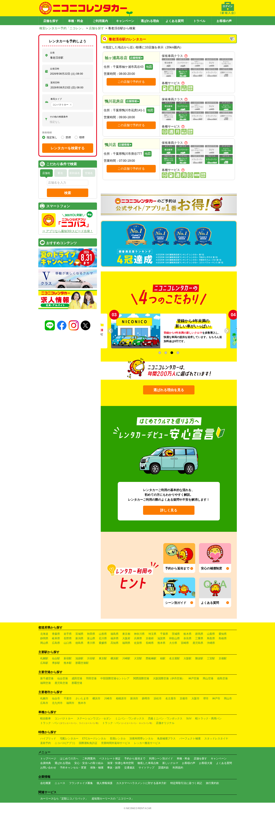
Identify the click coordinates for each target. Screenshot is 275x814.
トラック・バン (69, 722)
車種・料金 (75, 20)
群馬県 (199, 633)
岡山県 (44, 642)
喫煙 (81, 137)
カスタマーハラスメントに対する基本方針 (141, 783)
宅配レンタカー (69, 738)
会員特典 (45, 763)
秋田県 (91, 633)
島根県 (223, 638)
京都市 (184, 698)
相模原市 (121, 698)
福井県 (115, 638)
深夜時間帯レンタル (141, 738)
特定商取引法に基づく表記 (186, 783)
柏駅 (162, 658)
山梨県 (211, 633)
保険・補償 (96, 767)
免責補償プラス (166, 738)
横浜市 (96, 698)
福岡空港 (45, 682)
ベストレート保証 (109, 758)
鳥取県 (211, 638)
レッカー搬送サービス (147, 742)
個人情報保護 (104, 783)
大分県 (173, 642)
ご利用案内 (100, 20)
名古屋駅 (174, 658)
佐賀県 (138, 642)
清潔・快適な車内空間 (120, 763)
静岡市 (146, 698)
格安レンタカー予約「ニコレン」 (62, 28)
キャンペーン (125, 20)
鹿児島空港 (61, 682)
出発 (52, 52)
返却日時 (55, 82)
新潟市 (134, 698)
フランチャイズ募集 (81, 783)
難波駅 (199, 658)
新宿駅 (68, 658)
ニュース (60, 783)
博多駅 (56, 662)
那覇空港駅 (82, 662)
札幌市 (44, 698)
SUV (188, 718)
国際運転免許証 (88, 742)
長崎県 (150, 642)
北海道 (44, 633)
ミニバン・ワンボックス (129, 718)
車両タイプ (56, 99)
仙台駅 (56, 658)
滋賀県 (161, 638)
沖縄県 (211, 642)
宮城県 (79, 633)
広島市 (44, 702)
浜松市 (158, 698)
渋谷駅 (91, 658)
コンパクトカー (64, 718)
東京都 (126, 633)
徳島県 (79, 642)
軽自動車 (45, 718)
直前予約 (45, 742)
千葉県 (164, 633)
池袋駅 (79, 658)
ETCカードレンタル (94, 738)
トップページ (48, 758)
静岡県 (44, 638)
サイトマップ (146, 767)
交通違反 (129, 767)
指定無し (52, 137)
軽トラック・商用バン (208, 718)
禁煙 (68, 137)
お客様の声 (224, 20)
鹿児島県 (198, 642)
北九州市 (57, 702)
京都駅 (223, 658)
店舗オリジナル (165, 722)
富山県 (91, 638)
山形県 (103, 633)
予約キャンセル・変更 (73, 767)
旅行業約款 (212, 783)
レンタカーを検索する (68, 148)
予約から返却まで (134, 758)
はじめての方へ (69, 758)
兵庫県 (138, 638)
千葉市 (68, 698)
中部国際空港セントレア (114, 678)
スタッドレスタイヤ (216, 738)
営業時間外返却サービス (115, 742)
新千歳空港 (46, 678)
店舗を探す (50, 20)
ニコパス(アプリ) (65, 742)
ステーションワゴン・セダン (94, 718)
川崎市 (108, 698)
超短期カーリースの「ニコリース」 (113, 798)
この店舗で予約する (131, 81)
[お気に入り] (232, 39)
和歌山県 (174, 638)
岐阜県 (56, 638)
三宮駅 (211, 658)
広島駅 (44, 662)
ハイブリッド (48, 738)
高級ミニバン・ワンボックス (165, 718)
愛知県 (223, 633)
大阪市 (195, 698)
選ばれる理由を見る (168, 390)
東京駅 (103, 658)
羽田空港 (91, 678)
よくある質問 (175, 20)
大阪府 (126, 638)
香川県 (91, 642)
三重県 (199, 638)
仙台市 (56, 698)
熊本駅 (68, 662)
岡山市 (228, 698)
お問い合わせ (48, 767)
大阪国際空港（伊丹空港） (169, 678)
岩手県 (68, 633)
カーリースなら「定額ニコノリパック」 (64, 798)
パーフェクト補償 (190, 738)
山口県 (68, 642)
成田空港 (77, 678)
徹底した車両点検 (148, 763)
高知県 (115, 642)
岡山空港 (208, 678)
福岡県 (126, 642)
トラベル (199, 20)
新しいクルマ (170, 763)
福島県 (115, 633)
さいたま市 (82, 698)
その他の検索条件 (59, 116)
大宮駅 (138, 658)
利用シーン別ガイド (161, 758)
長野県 (68, 638)
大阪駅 (187, 658)
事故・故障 (113, 767)
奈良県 (187, 638)
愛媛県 (103, 642)
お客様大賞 (205, 763)
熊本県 (161, 642)
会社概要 (45, 783)
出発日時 (54, 68)
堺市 (205, 698)
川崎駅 (126, 658)
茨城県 (176, 633)
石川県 (103, 638)
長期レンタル (118, 738)
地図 (149, 66)
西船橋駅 (151, 658)
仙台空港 (62, 678)
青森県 (56, 633)
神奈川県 (139, 633)
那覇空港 (77, 682)
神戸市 (216, 698)
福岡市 (70, 702)
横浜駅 (115, 658)
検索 (67, 193)
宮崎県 (185, 642)
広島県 (56, 642)
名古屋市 (170, 698)
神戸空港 (193, 678)
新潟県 (79, 638)
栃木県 (187, 633)
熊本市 (82, 702)
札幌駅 (44, 658)
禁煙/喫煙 (47, 132)
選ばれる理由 (150, 20)
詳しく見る (168, 510)
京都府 (150, 638)
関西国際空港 (141, 678)
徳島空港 (222, 678)
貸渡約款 (163, 767)
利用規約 (178, 767)
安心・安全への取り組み (88, 763)
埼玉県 (152, 633)
